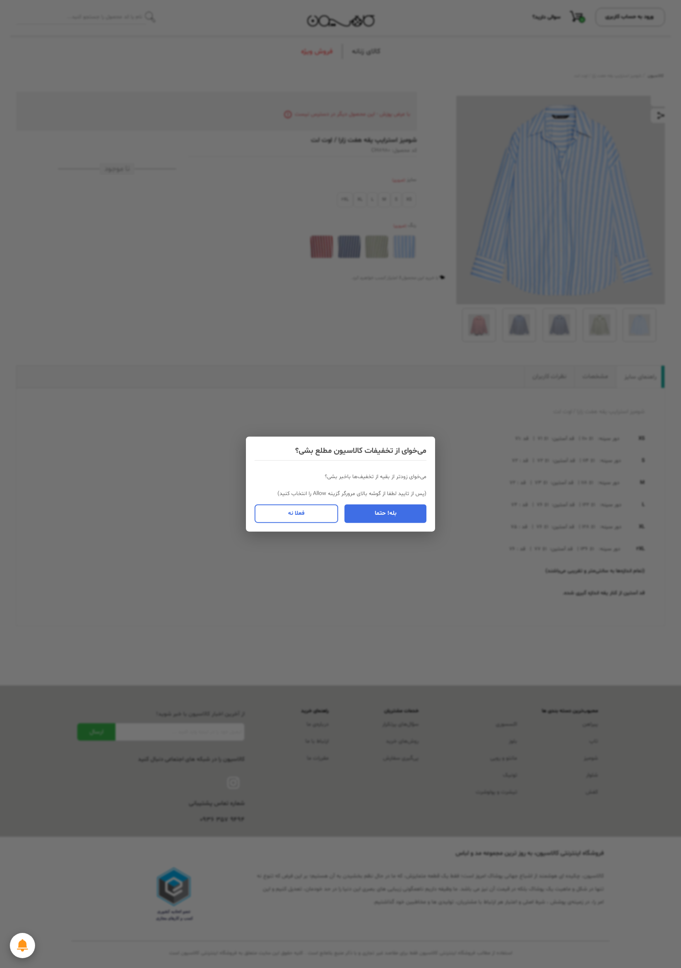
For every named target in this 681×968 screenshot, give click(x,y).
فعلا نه (296, 513)
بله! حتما (385, 513)
